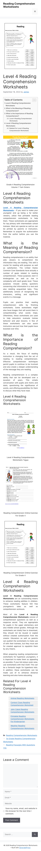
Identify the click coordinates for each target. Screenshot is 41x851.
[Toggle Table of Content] (33, 100)
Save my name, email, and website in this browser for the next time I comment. (21, 811)
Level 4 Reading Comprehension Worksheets (18, 104)
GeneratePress (24, 848)
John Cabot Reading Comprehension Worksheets (22, 710)
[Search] (35, 834)
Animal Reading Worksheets (22, 698)
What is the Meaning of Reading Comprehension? (18, 109)
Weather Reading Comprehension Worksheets (22, 727)
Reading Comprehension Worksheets (21, 735)
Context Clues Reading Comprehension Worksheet (22, 704)
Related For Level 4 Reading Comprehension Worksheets (19, 129)
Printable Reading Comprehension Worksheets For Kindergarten (22, 719)
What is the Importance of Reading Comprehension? (19, 115)
